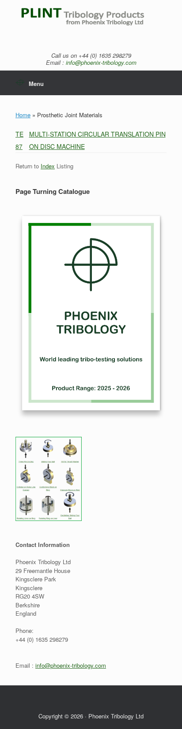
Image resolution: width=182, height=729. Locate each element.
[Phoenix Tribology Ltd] (91, 21)
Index (48, 166)
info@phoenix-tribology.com (101, 62)
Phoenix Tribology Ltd (116, 716)
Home (22, 115)
